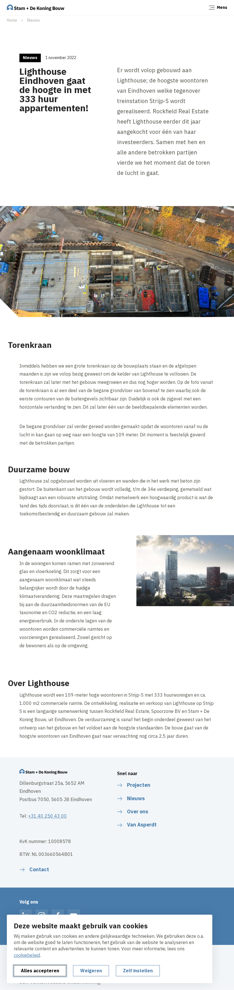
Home (12, 20)
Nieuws (33, 20)
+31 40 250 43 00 (47, 816)
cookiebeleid (27, 955)
